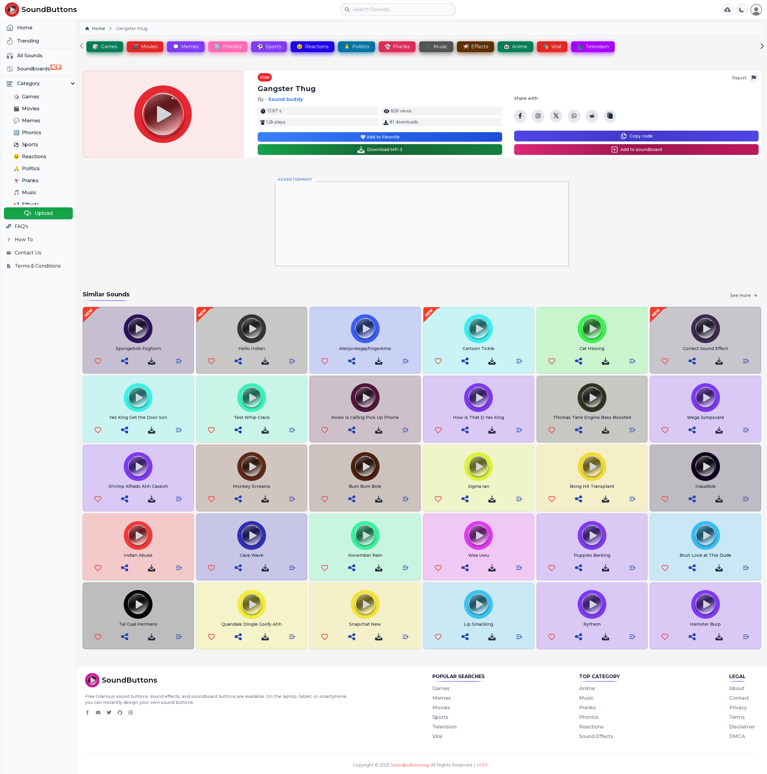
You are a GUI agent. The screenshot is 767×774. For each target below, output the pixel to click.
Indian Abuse (138, 555)
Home (98, 28)
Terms (737, 717)
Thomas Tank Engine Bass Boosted (592, 417)
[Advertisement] (421, 224)
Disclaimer (742, 727)
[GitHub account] (119, 712)
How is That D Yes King (478, 417)
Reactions (591, 727)
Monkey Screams (251, 486)
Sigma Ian (478, 486)
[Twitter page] (109, 712)
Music (586, 698)
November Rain (365, 555)
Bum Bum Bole (365, 486)
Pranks (587, 707)
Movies (441, 707)
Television (444, 727)
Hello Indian (251, 348)
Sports (440, 717)
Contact (739, 698)
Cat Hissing (591, 348)
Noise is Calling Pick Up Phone (365, 417)
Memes (441, 698)
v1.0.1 (482, 765)
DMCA (737, 736)
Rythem (592, 624)
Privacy (738, 707)
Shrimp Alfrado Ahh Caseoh (138, 486)
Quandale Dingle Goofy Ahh (251, 624)
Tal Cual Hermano (138, 624)
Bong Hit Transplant (592, 486)
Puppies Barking (592, 555)
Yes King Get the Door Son (138, 417)
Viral (264, 77)
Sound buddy (285, 99)
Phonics (589, 717)
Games (441, 688)
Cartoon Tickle (478, 348)
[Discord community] (98, 712)
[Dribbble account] (130, 712)
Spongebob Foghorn (138, 348)
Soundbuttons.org (410, 765)
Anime (587, 688)
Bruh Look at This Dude (705, 555)
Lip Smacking (478, 624)
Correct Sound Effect (705, 348)
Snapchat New (365, 624)
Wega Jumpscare (705, 417)
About (737, 688)
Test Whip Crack (252, 417)
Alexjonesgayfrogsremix (365, 348)
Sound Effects (596, 736)
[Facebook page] (87, 712)
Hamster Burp (705, 624)
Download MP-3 (384, 149)
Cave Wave (251, 555)
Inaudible (705, 486)
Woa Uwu (478, 555)
